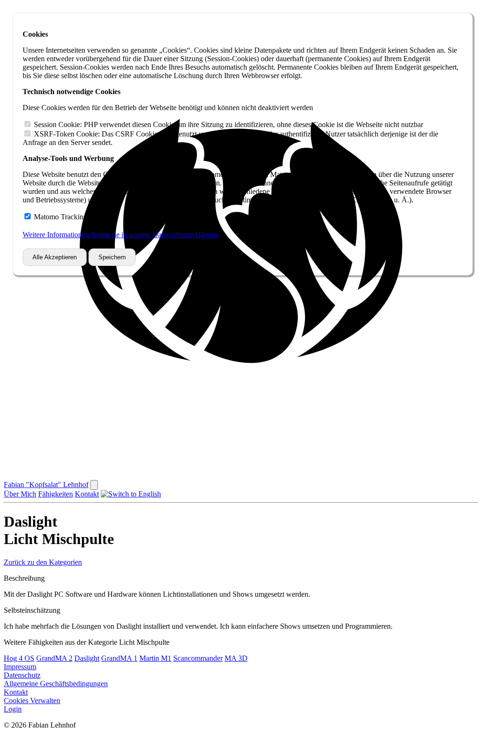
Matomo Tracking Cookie (72, 217)
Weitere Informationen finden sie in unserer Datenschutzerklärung (120, 235)
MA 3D (236, 658)
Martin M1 (155, 658)
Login (13, 709)
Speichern (112, 257)
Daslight (86, 658)
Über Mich (20, 494)
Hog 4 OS (19, 658)
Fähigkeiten (55, 494)
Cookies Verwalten (32, 701)
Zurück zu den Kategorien (43, 562)
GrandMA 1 (119, 658)
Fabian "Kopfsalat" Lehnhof (46, 485)
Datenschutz (22, 675)
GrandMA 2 (54, 658)
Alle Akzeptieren (54, 257)
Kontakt (87, 494)
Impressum (20, 667)
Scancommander (198, 658)
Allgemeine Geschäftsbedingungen (56, 684)
